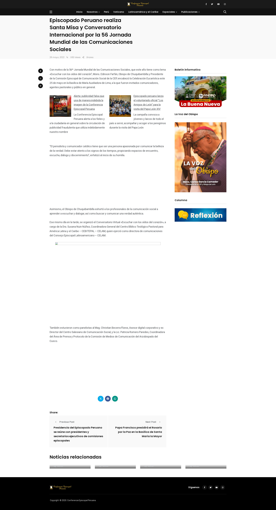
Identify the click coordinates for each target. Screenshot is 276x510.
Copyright (54, 500)
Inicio (79, 12)
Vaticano (118, 12)
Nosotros (92, 12)
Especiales (169, 12)
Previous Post (66, 422)
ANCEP (60, 465)
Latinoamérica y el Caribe (143, 12)
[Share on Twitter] (40, 78)
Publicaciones (189, 12)
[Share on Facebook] (40, 71)
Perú (106, 12)
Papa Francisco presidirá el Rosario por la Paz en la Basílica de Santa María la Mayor (138, 432)
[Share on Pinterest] (40, 86)
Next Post (150, 422)
